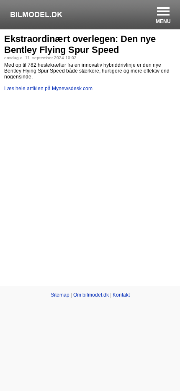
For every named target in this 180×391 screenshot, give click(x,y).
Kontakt (121, 295)
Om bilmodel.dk (91, 295)
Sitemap (60, 295)
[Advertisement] (90, 190)
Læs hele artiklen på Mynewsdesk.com (48, 88)
